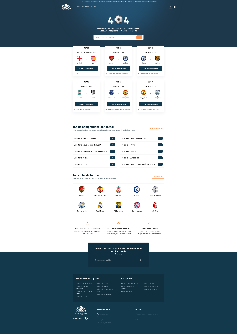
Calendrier (85, 7)
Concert (93, 7)
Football (78, 7)
